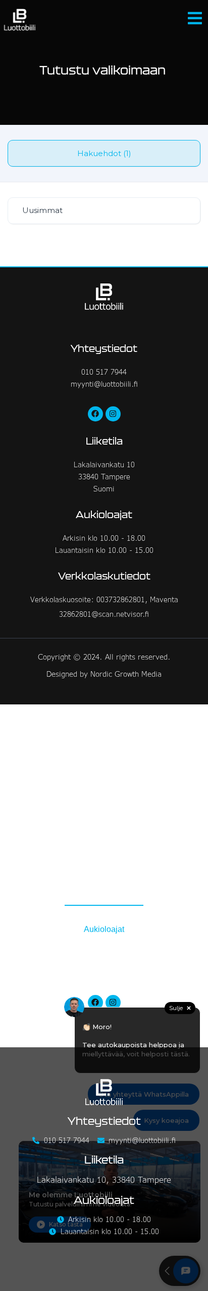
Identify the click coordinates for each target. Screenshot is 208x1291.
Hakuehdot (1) (104, 153)
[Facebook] (95, 413)
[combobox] (104, 210)
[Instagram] (113, 413)
